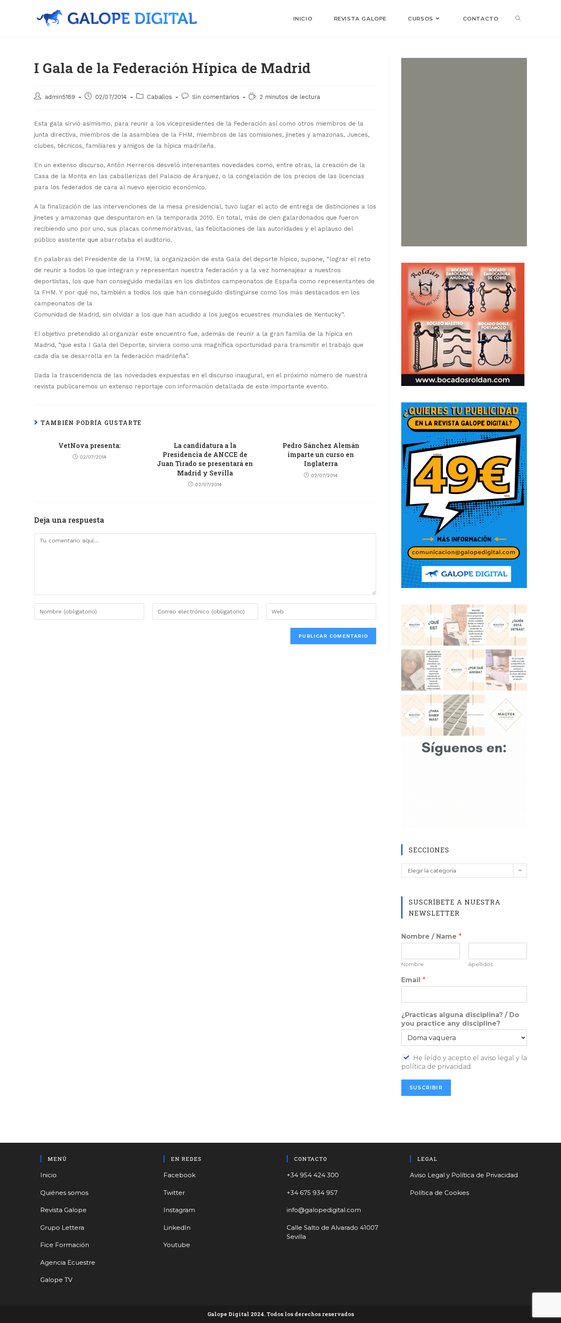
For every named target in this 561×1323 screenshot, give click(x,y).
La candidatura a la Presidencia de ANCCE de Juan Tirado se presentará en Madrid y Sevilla (205, 459)
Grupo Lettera (62, 1227)
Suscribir (426, 1087)
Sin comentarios (215, 97)
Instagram (179, 1210)
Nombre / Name (431, 936)
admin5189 (60, 97)
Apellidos (480, 964)
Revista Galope (63, 1210)
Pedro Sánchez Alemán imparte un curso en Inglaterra (321, 454)
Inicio (48, 1175)
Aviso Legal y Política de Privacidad (464, 1175)
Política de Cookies (439, 1193)
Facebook (179, 1175)
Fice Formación (64, 1245)
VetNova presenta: (89, 445)
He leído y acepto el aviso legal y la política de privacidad (464, 1062)
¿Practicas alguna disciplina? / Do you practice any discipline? (460, 1019)
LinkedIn (177, 1227)
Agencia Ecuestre (67, 1262)
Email (413, 980)
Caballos (159, 97)
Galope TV (56, 1280)
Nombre (412, 964)
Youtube (176, 1245)
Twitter (174, 1193)
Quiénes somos (64, 1193)
